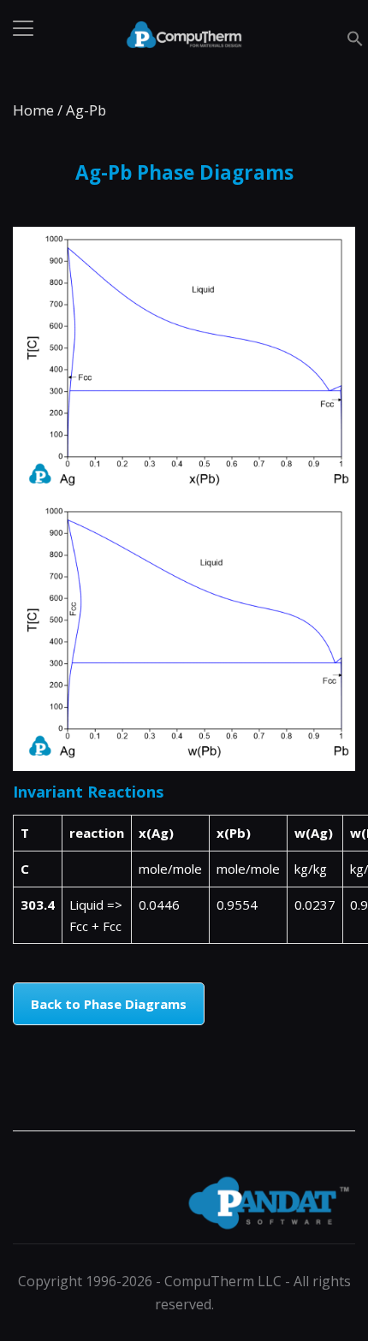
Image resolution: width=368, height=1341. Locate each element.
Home (33, 110)
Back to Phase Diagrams (109, 1003)
